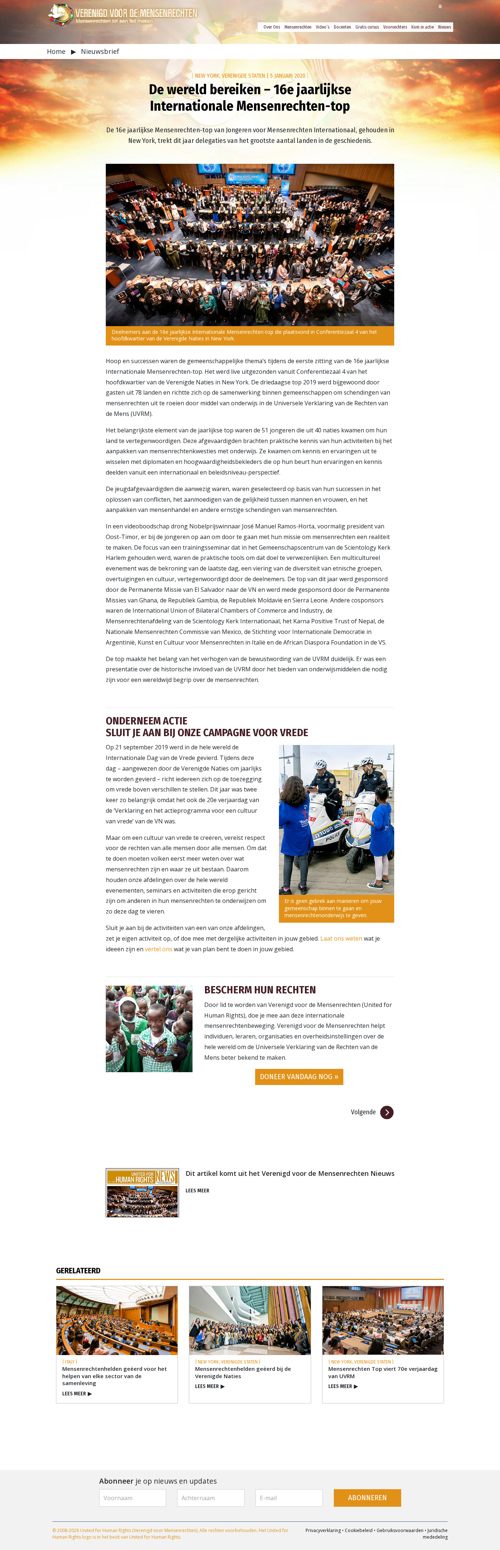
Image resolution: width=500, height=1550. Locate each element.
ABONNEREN (367, 1497)
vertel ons (158, 949)
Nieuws (444, 27)
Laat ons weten (341, 938)
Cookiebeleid (359, 1530)
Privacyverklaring (323, 1530)
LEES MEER (197, 1191)
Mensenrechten (297, 27)
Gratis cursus (367, 27)
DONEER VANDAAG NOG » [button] (299, 1076)
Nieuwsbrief (100, 51)
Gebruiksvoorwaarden (400, 1530)
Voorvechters (395, 27)
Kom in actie (422, 27)
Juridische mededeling (435, 1533)
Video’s (322, 27)
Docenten (342, 27)
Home (57, 51)
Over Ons (272, 27)
